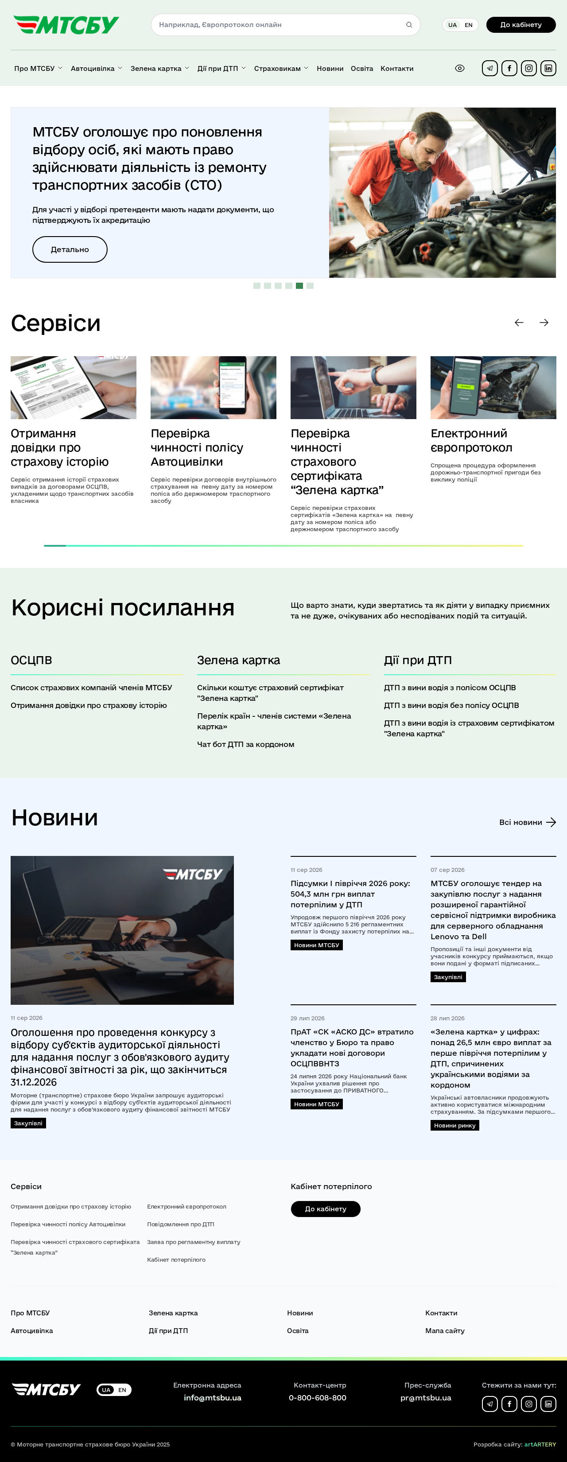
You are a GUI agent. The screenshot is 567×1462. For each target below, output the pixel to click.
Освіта (298, 1330)
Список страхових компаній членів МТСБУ (91, 687)
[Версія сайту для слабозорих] (460, 68)
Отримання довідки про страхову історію (60, 447)
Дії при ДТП (168, 1330)
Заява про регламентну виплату (193, 1242)
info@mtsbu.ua (212, 1397)
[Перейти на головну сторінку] (66, 24)
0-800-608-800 (317, 1397)
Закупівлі (28, 1123)
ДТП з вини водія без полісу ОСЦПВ (451, 705)
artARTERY (540, 1444)
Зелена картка (173, 1313)
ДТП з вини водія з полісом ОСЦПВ (450, 687)
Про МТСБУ (30, 1313)
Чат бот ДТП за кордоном (245, 744)
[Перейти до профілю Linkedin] (548, 68)
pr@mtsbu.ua (425, 1397)
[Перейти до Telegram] (490, 68)
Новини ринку (455, 1125)
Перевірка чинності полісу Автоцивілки (197, 447)
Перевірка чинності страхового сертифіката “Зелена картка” (337, 461)
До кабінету (521, 24)
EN (469, 25)
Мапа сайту (445, 1330)
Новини (300, 1313)
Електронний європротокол (186, 1206)
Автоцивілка (32, 1330)
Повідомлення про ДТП (180, 1224)
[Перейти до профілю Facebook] (509, 68)
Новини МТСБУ (316, 945)
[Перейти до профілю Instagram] (529, 68)
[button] (256, 286)
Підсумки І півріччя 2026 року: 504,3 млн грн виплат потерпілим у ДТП (350, 894)
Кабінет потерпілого (176, 1259)
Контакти (441, 1313)
